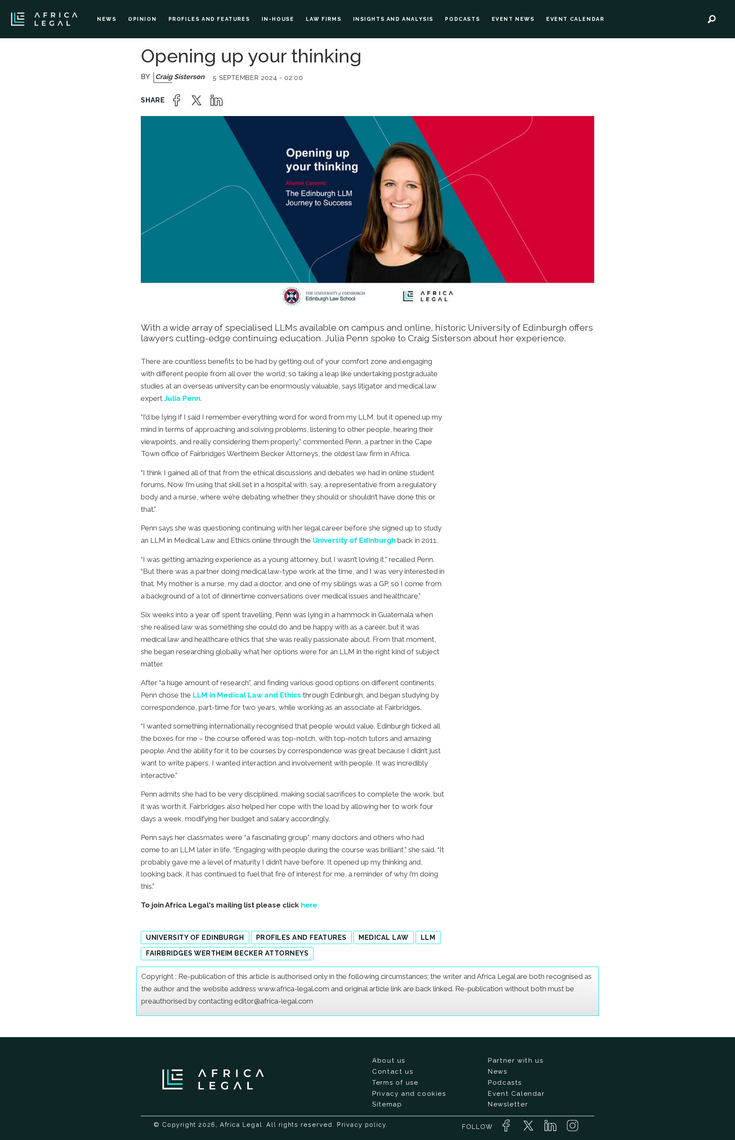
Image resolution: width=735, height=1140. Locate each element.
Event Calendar (516, 1093)
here (309, 905)
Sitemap (387, 1104)
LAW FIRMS (323, 19)
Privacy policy (361, 1124)
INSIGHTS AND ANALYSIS (393, 19)
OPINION (142, 19)
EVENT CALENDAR (575, 19)
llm (428, 937)
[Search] (711, 19)
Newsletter (508, 1104)
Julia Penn (182, 398)
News (497, 1071)
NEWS (106, 19)
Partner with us (515, 1060)
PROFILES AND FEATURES (209, 19)
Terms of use (395, 1082)
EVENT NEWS (513, 19)
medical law (383, 937)
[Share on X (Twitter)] (196, 100)
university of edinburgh (195, 937)
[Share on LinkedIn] (216, 100)
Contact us (392, 1071)
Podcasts (505, 1082)
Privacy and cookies (409, 1093)
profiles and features (301, 937)
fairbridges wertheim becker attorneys (227, 953)
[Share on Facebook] (176, 100)
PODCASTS (462, 19)
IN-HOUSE (278, 19)
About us (388, 1060)
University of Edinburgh (354, 540)
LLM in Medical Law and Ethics (247, 695)
